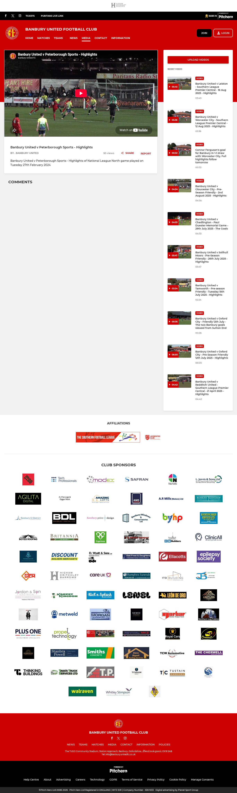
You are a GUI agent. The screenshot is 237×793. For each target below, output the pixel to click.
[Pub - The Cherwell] (209, 653)
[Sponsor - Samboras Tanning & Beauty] (28, 653)
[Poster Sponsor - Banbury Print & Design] (100, 518)
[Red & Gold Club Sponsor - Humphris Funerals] (136, 576)
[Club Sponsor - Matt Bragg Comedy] (28, 615)
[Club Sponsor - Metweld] (64, 615)
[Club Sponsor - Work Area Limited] (154, 692)
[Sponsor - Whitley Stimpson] (118, 692)
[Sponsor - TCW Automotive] (173, 653)
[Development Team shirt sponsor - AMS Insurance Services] (136, 499)
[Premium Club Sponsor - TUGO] (28, 480)
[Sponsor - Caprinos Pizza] (100, 537)
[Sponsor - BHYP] (173, 518)
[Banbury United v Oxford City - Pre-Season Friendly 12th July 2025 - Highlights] (179, 351)
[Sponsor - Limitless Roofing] (209, 595)
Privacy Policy (155, 779)
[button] (29, 38)
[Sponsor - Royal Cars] (173, 634)
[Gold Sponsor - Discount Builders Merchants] (64, 557)
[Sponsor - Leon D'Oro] (173, 595)
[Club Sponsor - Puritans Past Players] (100, 634)
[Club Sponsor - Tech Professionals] (64, 480)
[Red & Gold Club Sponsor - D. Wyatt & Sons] (100, 557)
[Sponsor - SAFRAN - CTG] (136, 480)
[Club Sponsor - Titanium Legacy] (136, 672)
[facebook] (5, 16)
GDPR (113, 779)
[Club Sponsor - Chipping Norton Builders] (173, 537)
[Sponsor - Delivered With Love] (28, 557)
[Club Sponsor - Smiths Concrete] (100, 653)
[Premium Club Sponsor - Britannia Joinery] (64, 537)
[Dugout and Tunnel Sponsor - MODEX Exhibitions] (100, 480)
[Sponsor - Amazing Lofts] (100, 499)
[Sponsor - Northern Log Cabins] (209, 615)
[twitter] (12, 16)
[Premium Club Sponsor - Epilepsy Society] (209, 557)
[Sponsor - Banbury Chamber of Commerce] (28, 518)
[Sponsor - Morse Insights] (136, 615)
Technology (97, 779)
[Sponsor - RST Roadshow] (209, 634)
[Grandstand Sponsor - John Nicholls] (173, 480)
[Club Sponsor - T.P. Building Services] (100, 672)
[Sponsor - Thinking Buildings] (28, 672)
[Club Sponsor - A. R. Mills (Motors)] (173, 499)
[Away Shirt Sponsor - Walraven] (82, 692)
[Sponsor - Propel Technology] (64, 634)
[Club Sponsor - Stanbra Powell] (64, 653)
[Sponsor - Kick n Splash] (100, 595)
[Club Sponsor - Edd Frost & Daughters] (136, 557)
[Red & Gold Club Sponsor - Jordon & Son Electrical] (28, 595)
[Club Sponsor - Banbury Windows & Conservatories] (136, 518)
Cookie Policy (177, 779)
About (47, 779)
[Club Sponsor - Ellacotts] (173, 557)
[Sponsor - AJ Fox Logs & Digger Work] (64, 499)
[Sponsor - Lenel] (136, 595)
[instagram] (20, 16)
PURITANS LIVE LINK (52, 16)
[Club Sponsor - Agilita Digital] (28, 499)
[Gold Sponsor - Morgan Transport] (100, 615)
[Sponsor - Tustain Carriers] (173, 672)
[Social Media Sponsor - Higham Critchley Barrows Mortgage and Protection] (118, 6)
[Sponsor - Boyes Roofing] (28, 537)
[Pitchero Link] (226, 17)
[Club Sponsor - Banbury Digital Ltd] (64, 518)
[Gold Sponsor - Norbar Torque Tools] (173, 615)
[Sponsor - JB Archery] (209, 576)
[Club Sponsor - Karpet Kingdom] (64, 595)
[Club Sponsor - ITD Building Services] (173, 576)
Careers (80, 779)
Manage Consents (202, 779)
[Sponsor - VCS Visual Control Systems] (209, 672)
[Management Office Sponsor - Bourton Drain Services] (209, 518)
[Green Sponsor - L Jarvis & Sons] (209, 480)
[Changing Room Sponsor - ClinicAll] (209, 537)
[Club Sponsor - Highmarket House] (100, 576)
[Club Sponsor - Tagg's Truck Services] (64, 672)
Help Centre (31, 779)
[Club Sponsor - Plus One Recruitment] (28, 634)
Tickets (30, 16)
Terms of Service (132, 779)
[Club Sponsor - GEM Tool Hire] (28, 576)
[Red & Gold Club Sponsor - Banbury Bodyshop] (209, 499)
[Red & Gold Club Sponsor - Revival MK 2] (136, 634)
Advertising (63, 779)
